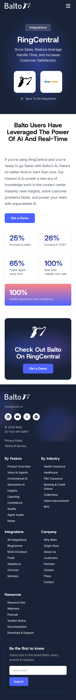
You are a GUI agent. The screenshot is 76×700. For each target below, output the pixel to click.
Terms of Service (15, 446)
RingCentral (14, 545)
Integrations (38, 27)
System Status (16, 620)
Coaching (13, 496)
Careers (49, 570)
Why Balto (50, 539)
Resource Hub (16, 602)
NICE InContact (17, 551)
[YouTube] (17, 416)
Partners (49, 563)
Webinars (13, 608)
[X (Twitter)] (26, 416)
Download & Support (20, 632)
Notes (11, 520)
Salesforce (14, 563)
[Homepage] (23, 5)
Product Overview (18, 466)
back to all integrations (41, 98)
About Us (50, 551)
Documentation (17, 626)
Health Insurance (54, 466)
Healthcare (51, 472)
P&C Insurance (53, 478)
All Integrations (17, 539)
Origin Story (51, 545)
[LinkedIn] (8, 416)
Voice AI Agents (17, 472)
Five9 (10, 557)
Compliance (14, 502)
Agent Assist (15, 514)
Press (47, 576)
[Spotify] (36, 416)
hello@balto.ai (14, 406)
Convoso (13, 570)
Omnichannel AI (17, 478)
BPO (46, 506)
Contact (49, 582)
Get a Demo (19, 218)
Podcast (12, 614)
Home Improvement (56, 500)
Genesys (12, 576)
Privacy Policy (14, 440)
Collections (51, 494)
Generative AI (16, 484)
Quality (11, 508)
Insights (12, 490)
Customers (50, 557)
